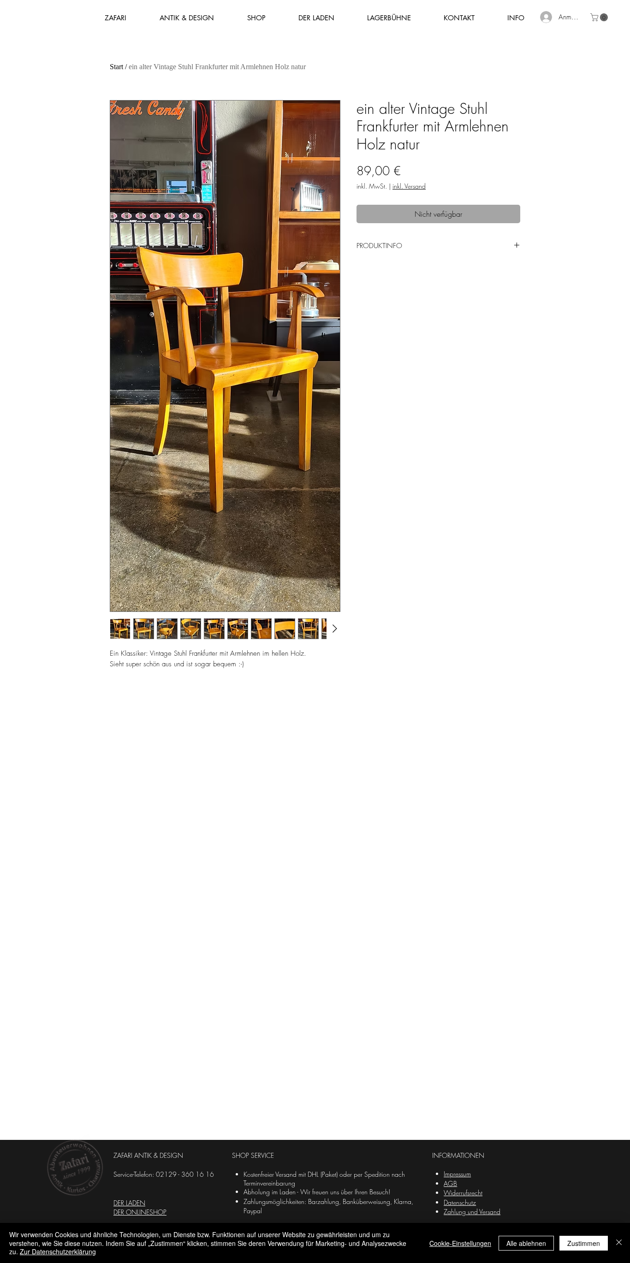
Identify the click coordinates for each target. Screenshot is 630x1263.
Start (116, 67)
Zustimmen (583, 1243)
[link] (600, 17)
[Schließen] (618, 1243)
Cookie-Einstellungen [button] (460, 1243)
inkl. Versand (409, 186)
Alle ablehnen (526, 1243)
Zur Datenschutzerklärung (58, 1251)
